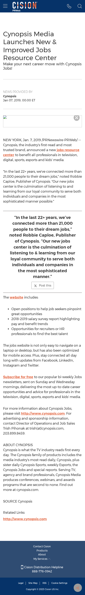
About (42, 554)
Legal (21, 583)
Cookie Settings (59, 583)
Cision (48, 589)
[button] (42, 117)
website (16, 297)
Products (42, 550)
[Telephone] (69, 6)
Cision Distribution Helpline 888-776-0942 (43, 569)
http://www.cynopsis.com (43, 413)
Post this (45, 285)
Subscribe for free (18, 377)
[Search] (79, 6)
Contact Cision (42, 546)
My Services (40, 558)
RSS (44, 583)
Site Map (33, 583)
